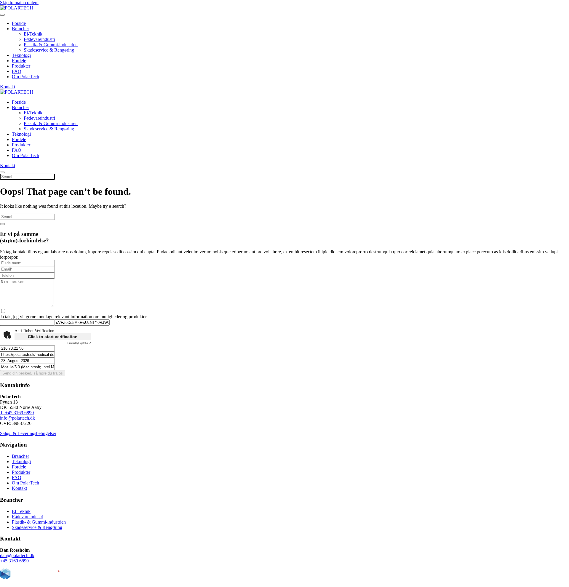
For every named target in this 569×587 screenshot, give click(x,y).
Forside (19, 23)
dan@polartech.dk (17, 555)
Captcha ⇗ (79, 343)
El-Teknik (33, 33)
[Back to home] (16, 7)
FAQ (16, 71)
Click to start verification (53, 336)
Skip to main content (19, 2)
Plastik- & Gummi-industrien (51, 44)
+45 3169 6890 (14, 560)
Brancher (20, 28)
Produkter (21, 65)
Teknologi (21, 55)
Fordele (19, 60)
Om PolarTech (25, 76)
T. (2, 412)
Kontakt (7, 86)
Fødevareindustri (39, 39)
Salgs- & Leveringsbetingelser (28, 433)
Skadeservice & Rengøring (49, 49)
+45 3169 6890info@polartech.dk (17, 415)
